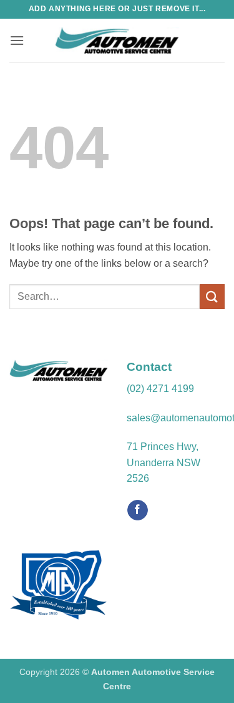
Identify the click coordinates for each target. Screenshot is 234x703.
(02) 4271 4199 (160, 388)
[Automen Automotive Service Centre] (117, 40)
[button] (16, 40)
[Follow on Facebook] (137, 510)
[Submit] (212, 296)
